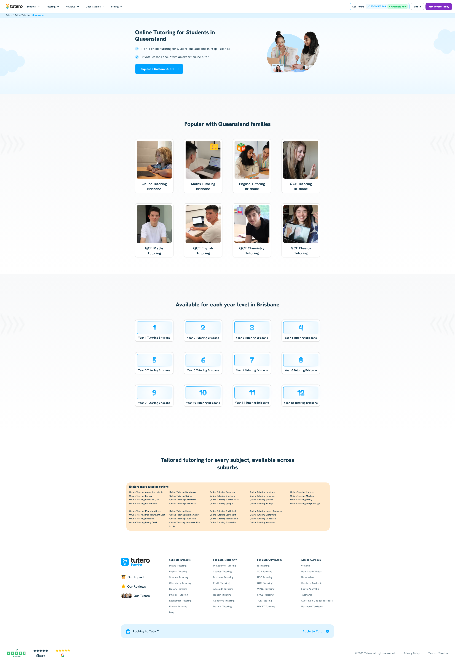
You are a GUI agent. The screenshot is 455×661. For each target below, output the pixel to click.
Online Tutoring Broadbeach (143, 503)
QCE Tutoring (264, 583)
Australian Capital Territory (317, 600)
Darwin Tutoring (222, 606)
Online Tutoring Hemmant (262, 496)
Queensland (38, 15)
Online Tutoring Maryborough (305, 503)
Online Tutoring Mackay (302, 496)
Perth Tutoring (221, 583)
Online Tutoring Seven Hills (182, 518)
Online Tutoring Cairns (180, 496)
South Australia (310, 588)
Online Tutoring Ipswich (262, 499)
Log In (417, 6)
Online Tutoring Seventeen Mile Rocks (184, 524)
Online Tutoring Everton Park (224, 499)
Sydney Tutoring (222, 571)
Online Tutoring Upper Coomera (266, 511)
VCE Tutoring (264, 571)
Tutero (9, 15)
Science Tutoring (178, 577)
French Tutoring (178, 606)
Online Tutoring (22, 15)
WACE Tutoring (265, 588)
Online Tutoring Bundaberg (182, 492)
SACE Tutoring (265, 594)
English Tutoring (178, 571)
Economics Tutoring (180, 600)
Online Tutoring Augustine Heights (146, 492)
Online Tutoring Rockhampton (184, 514)
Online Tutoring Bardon (140, 496)
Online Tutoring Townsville (223, 522)
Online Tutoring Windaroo (263, 518)
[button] (33, 6)
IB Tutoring (263, 565)
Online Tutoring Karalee (302, 492)
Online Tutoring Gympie (221, 503)
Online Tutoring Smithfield (223, 511)
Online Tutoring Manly (301, 499)
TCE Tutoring (264, 600)
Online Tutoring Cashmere (182, 503)
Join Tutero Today (439, 6)
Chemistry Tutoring (180, 583)
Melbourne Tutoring (224, 565)
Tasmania (306, 594)
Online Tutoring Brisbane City (144, 499)
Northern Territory (311, 606)
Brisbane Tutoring (223, 577)
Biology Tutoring (178, 588)
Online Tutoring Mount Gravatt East (147, 514)
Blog (171, 612)
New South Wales (311, 571)
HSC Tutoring (264, 577)
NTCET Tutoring (266, 606)
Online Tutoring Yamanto (262, 522)
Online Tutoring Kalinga (262, 503)
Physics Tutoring (178, 594)
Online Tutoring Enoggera (222, 496)
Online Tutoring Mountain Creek (145, 511)
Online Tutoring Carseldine (182, 499)
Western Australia (311, 583)
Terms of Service (438, 653)
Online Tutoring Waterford (263, 514)
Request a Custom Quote (157, 69)
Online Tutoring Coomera (222, 492)
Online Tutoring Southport (223, 514)
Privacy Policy (412, 653)
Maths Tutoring (177, 565)
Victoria (305, 565)
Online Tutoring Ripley (180, 511)
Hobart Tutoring (222, 594)
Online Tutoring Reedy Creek (143, 522)
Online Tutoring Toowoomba (224, 518)
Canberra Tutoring (223, 600)
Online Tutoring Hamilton (262, 492)
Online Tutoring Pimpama (142, 518)
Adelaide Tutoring (223, 588)
